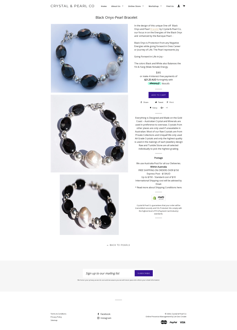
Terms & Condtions (58, 314)
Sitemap (54, 320)
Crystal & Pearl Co (72, 6)
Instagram (105, 318)
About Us (116, 6)
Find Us (170, 6)
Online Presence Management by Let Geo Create (166, 316)
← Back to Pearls (118, 245)
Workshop (154, 6)
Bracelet (154, 29)
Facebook (105, 314)
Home (104, 6)
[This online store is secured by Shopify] (159, 200)
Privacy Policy (56, 317)
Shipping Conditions (165, 187)
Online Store (134, 6)
